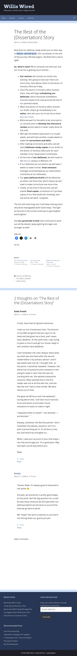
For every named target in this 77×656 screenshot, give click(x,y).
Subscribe (30, 18)
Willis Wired (19, 6)
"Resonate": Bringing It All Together (17, 634)
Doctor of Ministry (23, 276)
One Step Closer (35, 260)
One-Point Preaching (11, 631)
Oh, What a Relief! (23, 278)
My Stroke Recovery (11, 644)
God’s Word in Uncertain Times (15, 615)
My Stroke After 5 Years (12, 603)
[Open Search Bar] (74, 18)
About (4, 18)
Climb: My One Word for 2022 (15, 606)
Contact (21, 18)
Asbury (20, 53)
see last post (30, 53)
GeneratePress (40, 653)
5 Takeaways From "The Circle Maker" (18, 638)
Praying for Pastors (11, 641)
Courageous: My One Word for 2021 (17, 612)
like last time (27, 117)
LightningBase (51, 653)
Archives (12, 18)
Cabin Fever (21, 281)
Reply (19, 461)
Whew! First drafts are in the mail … (53, 261)
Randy (17, 473)
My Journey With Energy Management (18, 609)
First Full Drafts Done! (20, 260)
